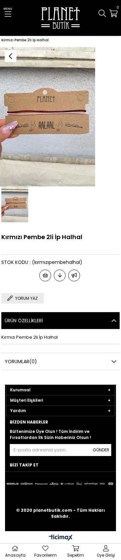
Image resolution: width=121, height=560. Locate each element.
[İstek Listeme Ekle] (45, 275)
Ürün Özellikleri (24, 320)
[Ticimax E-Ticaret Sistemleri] (61, 538)
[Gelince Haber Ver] (74, 275)
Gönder (101, 450)
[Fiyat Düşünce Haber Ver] (60, 275)
